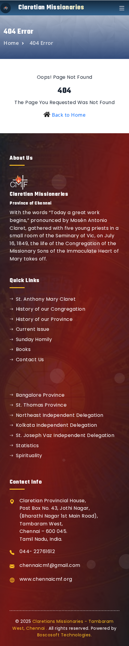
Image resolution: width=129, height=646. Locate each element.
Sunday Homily (34, 339)
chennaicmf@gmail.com (50, 565)
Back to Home (69, 115)
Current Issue (33, 329)
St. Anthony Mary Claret (46, 299)
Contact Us (30, 359)
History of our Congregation (51, 309)
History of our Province (44, 319)
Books (23, 349)
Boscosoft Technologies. (64, 635)
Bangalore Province (40, 395)
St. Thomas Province (41, 404)
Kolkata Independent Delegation (56, 425)
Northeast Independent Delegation (60, 415)
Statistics (27, 445)
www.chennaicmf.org (46, 579)
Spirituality (29, 455)
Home (11, 42)
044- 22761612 (37, 551)
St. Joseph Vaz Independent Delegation (65, 435)
